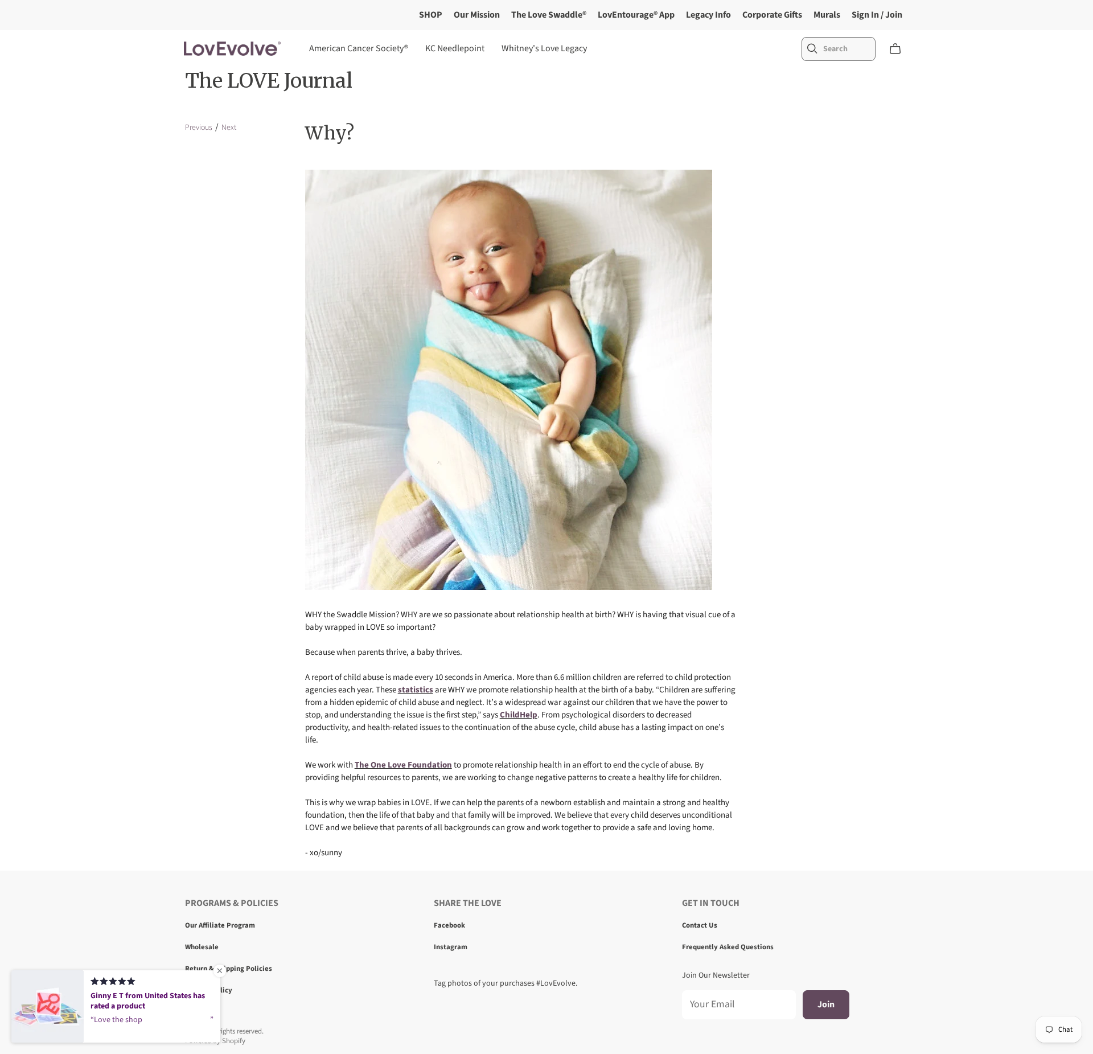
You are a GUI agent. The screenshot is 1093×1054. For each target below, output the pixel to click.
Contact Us (699, 925)
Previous (198, 127)
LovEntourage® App (636, 15)
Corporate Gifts (772, 15)
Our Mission (477, 15)
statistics (415, 690)
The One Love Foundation (403, 765)
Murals (826, 15)
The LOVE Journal (268, 80)
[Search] (812, 48)
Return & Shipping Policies (228, 968)
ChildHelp (518, 715)
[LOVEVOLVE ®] (232, 49)
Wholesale (202, 947)
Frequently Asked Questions (728, 947)
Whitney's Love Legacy (544, 48)
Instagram (450, 947)
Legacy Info (708, 15)
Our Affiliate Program (220, 925)
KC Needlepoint (454, 48)
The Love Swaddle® (548, 15)
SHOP (430, 15)
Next (228, 127)
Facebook (449, 925)
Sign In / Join (877, 15)
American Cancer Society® (358, 48)
